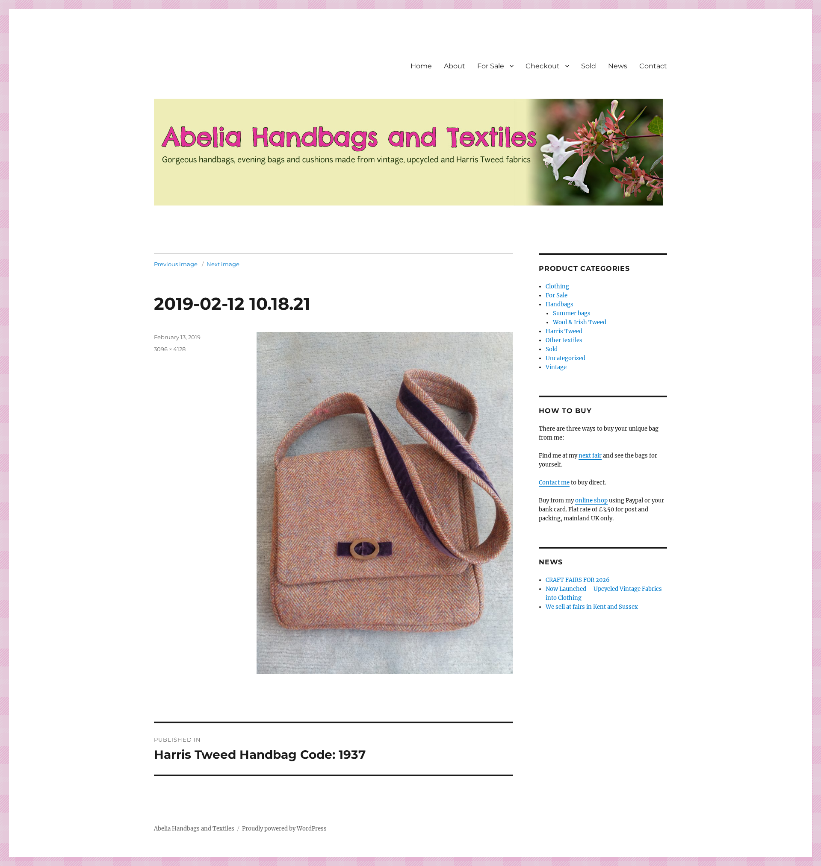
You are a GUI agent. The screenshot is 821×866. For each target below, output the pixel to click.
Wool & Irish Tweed (579, 322)
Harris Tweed (564, 331)
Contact (653, 66)
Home (421, 66)
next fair (590, 455)
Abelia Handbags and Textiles (194, 828)
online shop (591, 500)
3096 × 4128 (170, 349)
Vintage (556, 367)
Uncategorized (565, 358)
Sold (588, 66)
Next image (223, 264)
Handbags (559, 304)
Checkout (543, 66)
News (617, 66)
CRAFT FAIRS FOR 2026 (578, 580)
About (454, 66)
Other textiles (564, 340)
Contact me (554, 482)
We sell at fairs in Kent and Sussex (592, 607)
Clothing (557, 286)
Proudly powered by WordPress (284, 828)
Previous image (176, 264)
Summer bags (572, 313)
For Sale (490, 66)
